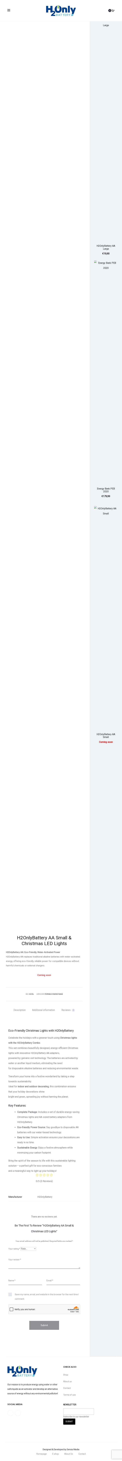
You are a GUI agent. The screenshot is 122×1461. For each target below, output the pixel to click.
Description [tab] (20, 1010)
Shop (65, 1375)
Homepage (41, 1454)
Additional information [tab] (43, 1010)
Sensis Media (73, 1449)
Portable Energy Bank (54, 994)
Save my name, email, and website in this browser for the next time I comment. (47, 1296)
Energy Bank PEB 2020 (106, 490)
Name (11, 1280)
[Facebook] (10, 1413)
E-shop (55, 1454)
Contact (67, 1388)
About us (67, 1381)
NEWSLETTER (69, 1404)
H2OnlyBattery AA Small (106, 736)
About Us (68, 1454)
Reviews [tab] (67, 1010)
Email (49, 1280)
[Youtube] (18, 1413)
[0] (113, 10)
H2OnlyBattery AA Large (106, 247)
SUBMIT (69, 1421)
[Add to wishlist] (114, 21)
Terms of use (69, 1395)
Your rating (14, 1249)
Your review (14, 1259)
